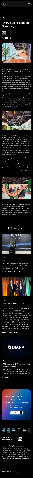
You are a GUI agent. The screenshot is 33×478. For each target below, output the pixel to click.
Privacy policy (5, 468)
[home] (5, 4)
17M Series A (9, 76)
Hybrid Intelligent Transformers (13, 80)
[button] (28, 4)
